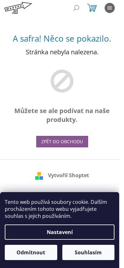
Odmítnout (31, 252)
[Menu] (109, 8)
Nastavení (60, 232)
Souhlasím (88, 252)
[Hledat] (76, 8)
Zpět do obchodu (62, 141)
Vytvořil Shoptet (68, 175)
